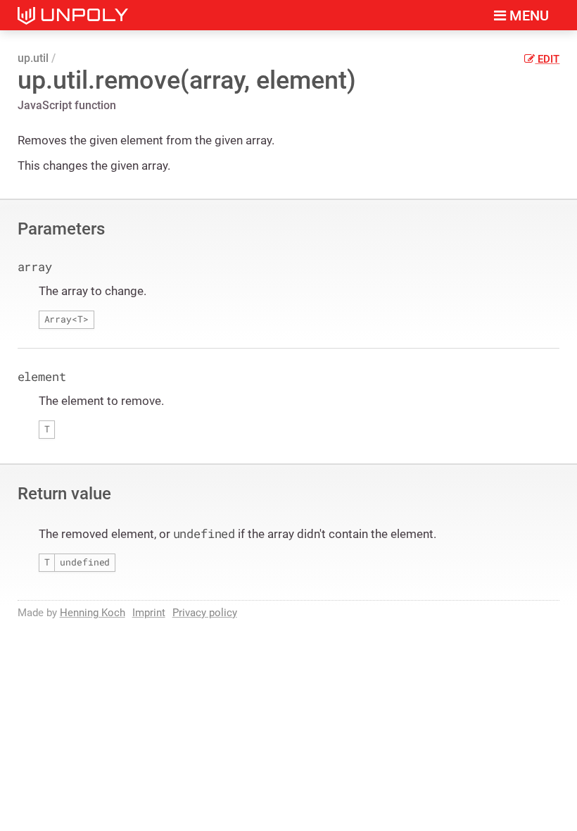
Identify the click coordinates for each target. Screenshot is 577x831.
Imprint (148, 612)
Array (58, 319)
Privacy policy (204, 612)
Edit (547, 59)
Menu (527, 16)
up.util (33, 58)
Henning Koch (92, 612)
